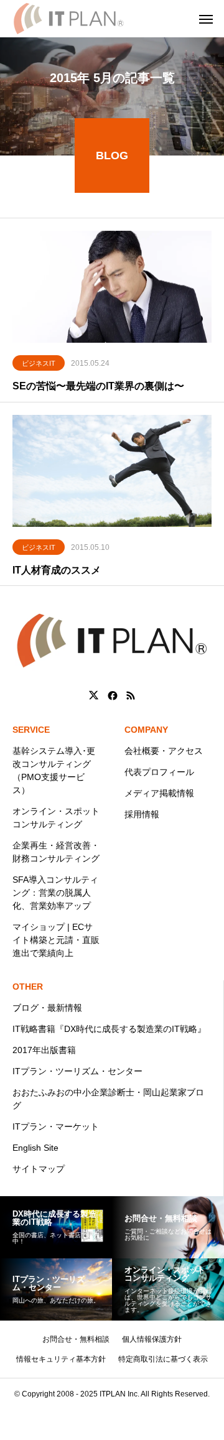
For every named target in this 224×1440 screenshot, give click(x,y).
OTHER (27, 987)
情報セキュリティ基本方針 (61, 1359)
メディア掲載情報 (159, 793)
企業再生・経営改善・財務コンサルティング (56, 851)
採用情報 (141, 814)
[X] (94, 695)
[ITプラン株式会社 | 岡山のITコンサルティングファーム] (69, 18)
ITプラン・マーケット (55, 1126)
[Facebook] (113, 695)
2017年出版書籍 (44, 1050)
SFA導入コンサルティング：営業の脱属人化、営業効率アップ (55, 893)
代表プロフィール (159, 772)
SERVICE (31, 730)
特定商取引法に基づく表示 (163, 1359)
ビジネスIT (38, 363)
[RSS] (130, 695)
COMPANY (146, 730)
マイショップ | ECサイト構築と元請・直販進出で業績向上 (56, 940)
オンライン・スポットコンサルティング (56, 817)
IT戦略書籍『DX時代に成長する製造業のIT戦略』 (109, 1029)
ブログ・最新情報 (47, 1008)
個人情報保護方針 (152, 1339)
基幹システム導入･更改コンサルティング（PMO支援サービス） (53, 770)
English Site (35, 1148)
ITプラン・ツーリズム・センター (77, 1071)
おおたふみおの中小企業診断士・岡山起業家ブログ (108, 1098)
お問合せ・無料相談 (76, 1339)
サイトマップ (38, 1169)
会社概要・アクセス (163, 751)
